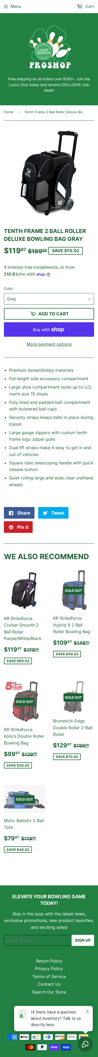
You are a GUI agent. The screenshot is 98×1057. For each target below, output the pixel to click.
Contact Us (49, 984)
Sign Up (83, 940)
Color (8, 288)
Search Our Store (49, 992)
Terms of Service (49, 976)
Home (9, 112)
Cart (89, 6)
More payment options (49, 344)
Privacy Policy (49, 968)
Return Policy (49, 961)
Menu (15, 6)
